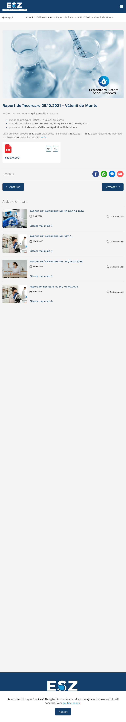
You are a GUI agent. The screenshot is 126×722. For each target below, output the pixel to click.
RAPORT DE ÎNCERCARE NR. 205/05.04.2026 (57, 211)
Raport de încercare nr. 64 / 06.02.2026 (54, 286)
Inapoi (9, 17)
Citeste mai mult (40, 225)
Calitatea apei (44, 17)
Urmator (111, 186)
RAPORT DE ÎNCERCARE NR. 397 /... (51, 236)
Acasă (29, 17)
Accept (63, 711)
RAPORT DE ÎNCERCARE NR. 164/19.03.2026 (56, 261)
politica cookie (72, 703)
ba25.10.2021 (12, 157)
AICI (43, 137)
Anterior (14, 186)
